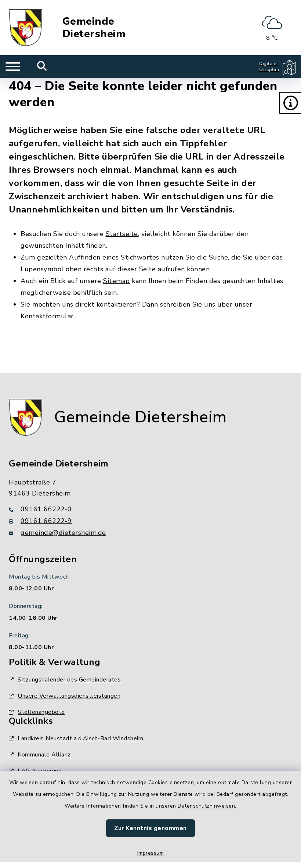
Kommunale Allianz (44, 755)
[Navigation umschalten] (13, 66)
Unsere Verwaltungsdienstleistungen (69, 696)
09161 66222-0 (46, 509)
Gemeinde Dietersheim (94, 27)
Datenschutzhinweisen (206, 805)
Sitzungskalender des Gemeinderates (69, 680)
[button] (290, 103)
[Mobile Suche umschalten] (42, 66)
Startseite (122, 233)
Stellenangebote (41, 712)
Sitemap (116, 280)
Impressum (150, 853)
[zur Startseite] (25, 27)
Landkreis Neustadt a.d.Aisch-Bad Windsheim (80, 738)
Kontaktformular (47, 316)
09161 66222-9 (46, 520)
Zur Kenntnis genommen (150, 828)
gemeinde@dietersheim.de (63, 532)
